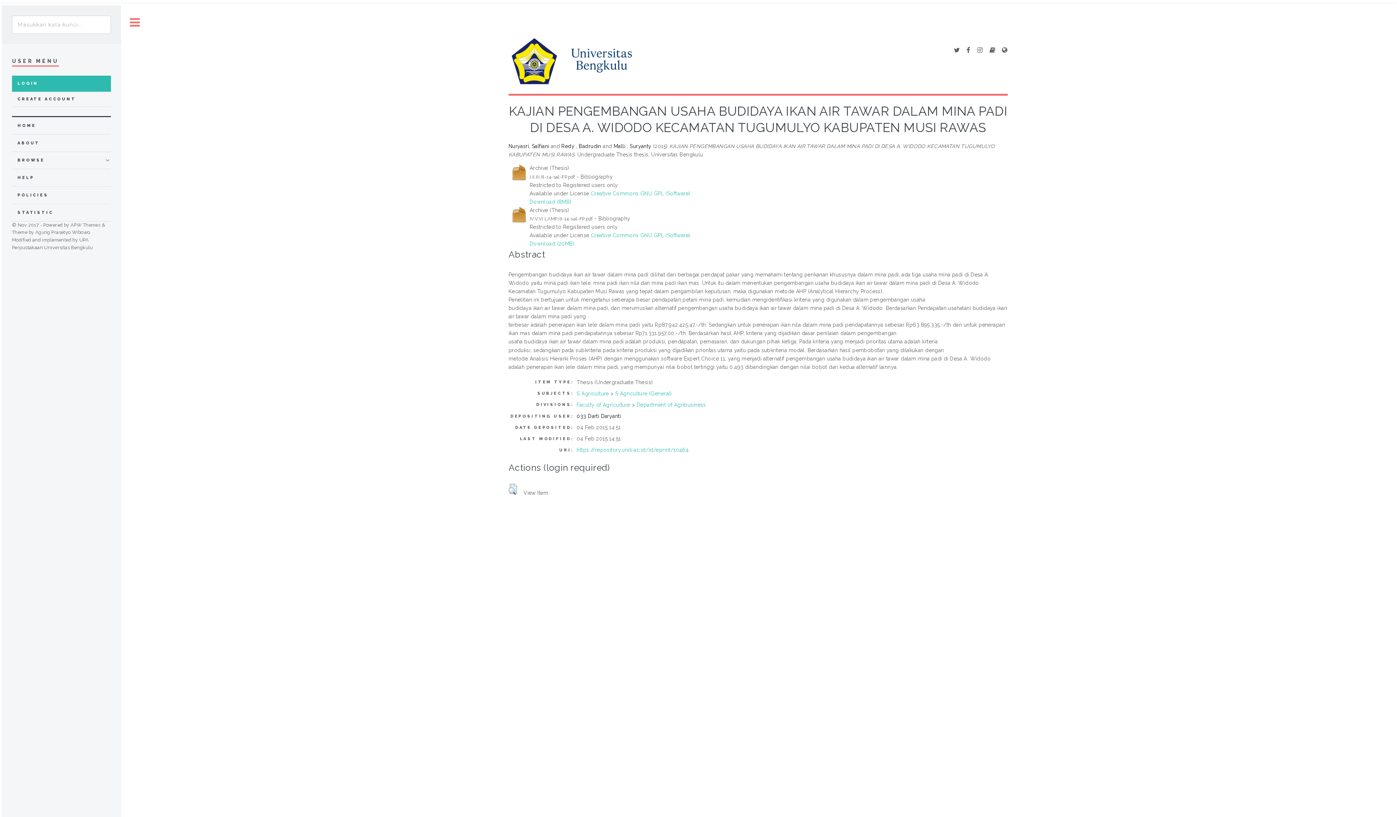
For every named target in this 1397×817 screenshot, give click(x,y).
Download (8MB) (551, 202)
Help (25, 177)
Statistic (35, 212)
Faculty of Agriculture (603, 405)
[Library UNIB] (1004, 50)
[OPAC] (992, 50)
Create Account (46, 99)
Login (27, 83)
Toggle (135, 22)
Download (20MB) (552, 244)
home (26, 125)
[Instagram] (980, 50)
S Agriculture (593, 393)
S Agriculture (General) (643, 393)
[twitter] (957, 50)
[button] (513, 489)
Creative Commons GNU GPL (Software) (640, 193)
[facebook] (968, 50)
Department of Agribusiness (671, 405)
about (28, 143)
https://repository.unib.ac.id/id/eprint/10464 (633, 450)
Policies (32, 195)
